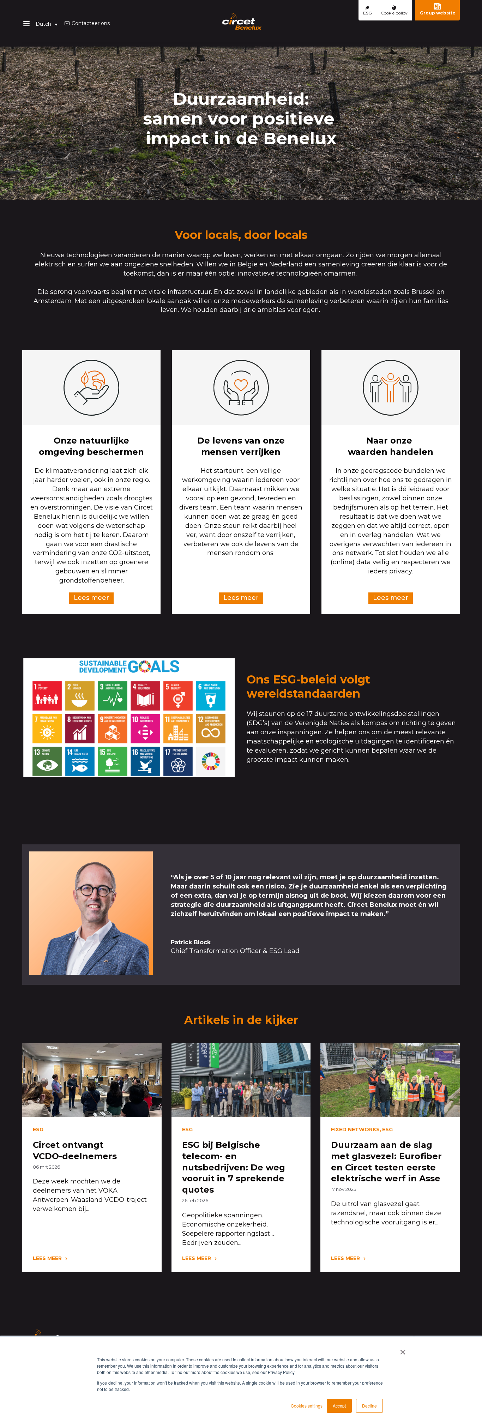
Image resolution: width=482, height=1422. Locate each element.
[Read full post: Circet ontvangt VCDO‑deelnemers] (92, 1080)
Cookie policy (394, 13)
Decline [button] (369, 1406)
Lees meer (91, 598)
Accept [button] (339, 1406)
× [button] (403, 1349)
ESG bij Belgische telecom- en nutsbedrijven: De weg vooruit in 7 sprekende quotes (233, 1167)
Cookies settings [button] (307, 1406)
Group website (438, 13)
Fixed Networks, (356, 1129)
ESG (367, 13)
